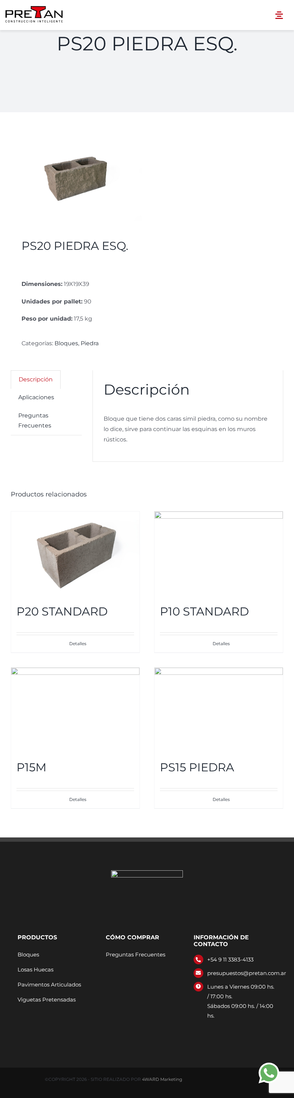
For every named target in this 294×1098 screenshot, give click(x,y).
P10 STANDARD (204, 611)
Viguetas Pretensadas (47, 999)
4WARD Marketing (162, 1079)
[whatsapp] (219, 1029)
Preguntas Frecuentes (135, 954)
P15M (31, 767)
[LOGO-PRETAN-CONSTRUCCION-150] (34, 6)
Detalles (77, 643)
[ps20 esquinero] (76, 177)
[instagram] (207, 1029)
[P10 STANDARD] (219, 554)
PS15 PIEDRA (197, 767)
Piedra (90, 343)
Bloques (66, 343)
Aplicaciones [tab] (36, 397)
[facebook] (196, 1029)
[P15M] (75, 710)
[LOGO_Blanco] (147, 873)
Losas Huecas (35, 969)
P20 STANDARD (62, 611)
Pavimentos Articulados (49, 984)
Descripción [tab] (36, 379)
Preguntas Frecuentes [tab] (34, 420)
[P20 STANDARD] (75, 554)
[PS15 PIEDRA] (219, 710)
